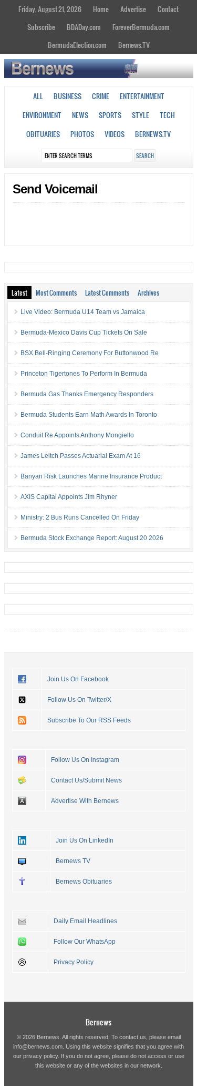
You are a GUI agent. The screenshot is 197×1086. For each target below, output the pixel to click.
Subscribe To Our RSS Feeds (89, 720)
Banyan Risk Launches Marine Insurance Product (91, 476)
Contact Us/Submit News (86, 780)
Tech (167, 115)
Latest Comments (107, 292)
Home (101, 9)
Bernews (98, 1022)
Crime (100, 96)
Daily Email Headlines (85, 921)
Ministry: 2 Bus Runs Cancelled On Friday (79, 517)
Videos (115, 134)
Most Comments (56, 292)
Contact (168, 9)
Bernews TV (73, 861)
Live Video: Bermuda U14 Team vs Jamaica (82, 312)
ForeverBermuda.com (141, 27)
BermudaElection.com (77, 45)
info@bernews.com (38, 1046)
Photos (82, 134)
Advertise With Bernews (85, 801)
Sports (110, 115)
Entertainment (142, 96)
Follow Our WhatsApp (85, 941)
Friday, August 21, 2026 (49, 9)
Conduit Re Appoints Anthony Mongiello (77, 435)
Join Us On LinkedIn (84, 840)
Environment (42, 115)
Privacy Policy (74, 962)
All (38, 96)
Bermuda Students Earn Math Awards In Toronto (88, 414)
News (80, 115)
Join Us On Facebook (78, 679)
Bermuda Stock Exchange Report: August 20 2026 (91, 538)
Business (67, 96)
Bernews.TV (134, 45)
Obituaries (43, 134)
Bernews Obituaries (84, 881)
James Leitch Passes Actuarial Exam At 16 (80, 455)
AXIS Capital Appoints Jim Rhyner (68, 497)
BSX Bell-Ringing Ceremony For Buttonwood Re (89, 353)
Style (140, 115)
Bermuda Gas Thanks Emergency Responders (86, 394)
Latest (19, 292)
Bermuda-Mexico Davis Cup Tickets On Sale (83, 332)
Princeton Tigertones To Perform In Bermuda (83, 373)
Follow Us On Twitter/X (79, 699)
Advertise (133, 9)
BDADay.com (84, 27)
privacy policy (40, 1056)
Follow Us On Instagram (85, 760)
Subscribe (41, 27)
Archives (148, 292)
